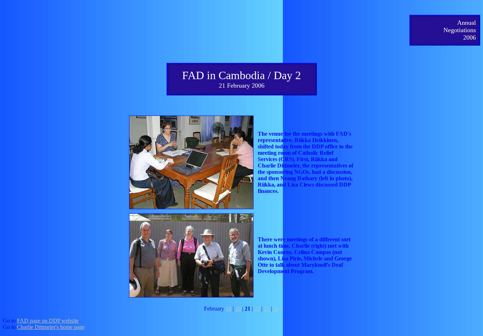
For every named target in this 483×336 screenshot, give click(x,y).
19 (228, 309)
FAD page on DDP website (47, 321)
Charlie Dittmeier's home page (51, 327)
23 (266, 309)
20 (238, 309)
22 (257, 309)
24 (276, 309)
